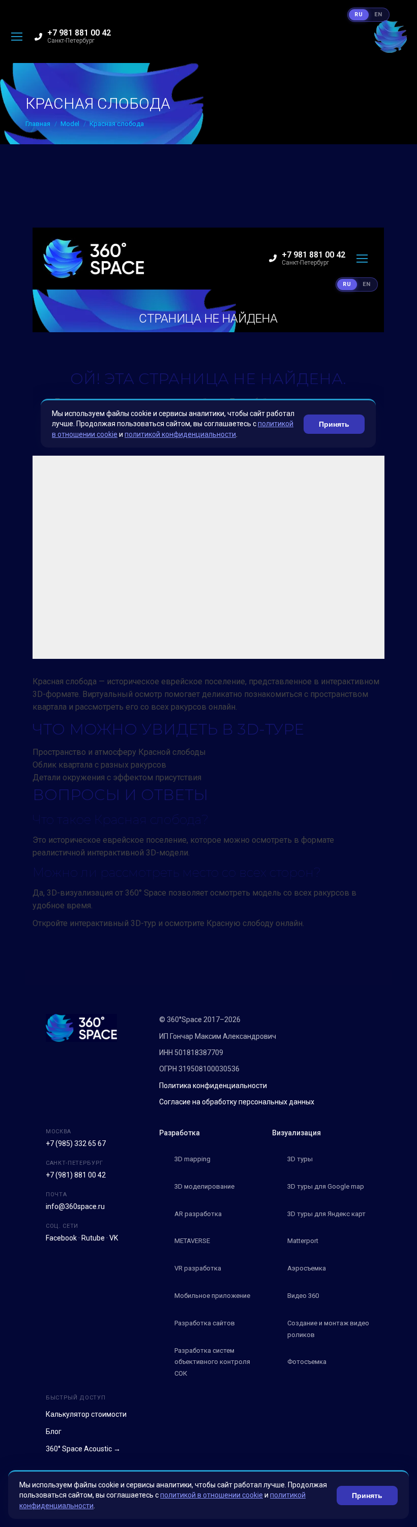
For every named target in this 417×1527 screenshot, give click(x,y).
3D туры (300, 1159)
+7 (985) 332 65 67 (76, 1143)
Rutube (93, 1238)
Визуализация (296, 1133)
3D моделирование (204, 1186)
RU (358, 14)
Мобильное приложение (212, 1295)
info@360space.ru (75, 1206)
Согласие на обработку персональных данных (236, 1102)
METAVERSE (192, 1241)
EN (378, 14)
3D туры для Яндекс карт (326, 1214)
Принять (367, 1495)
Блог (54, 1431)
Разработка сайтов (204, 1323)
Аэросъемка (306, 1268)
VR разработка (197, 1268)
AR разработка (198, 1214)
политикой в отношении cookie (211, 1495)
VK (113, 1238)
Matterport (302, 1241)
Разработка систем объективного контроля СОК (212, 1362)
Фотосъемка (306, 1361)
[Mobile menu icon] (16, 36)
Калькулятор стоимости (86, 1414)
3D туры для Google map (325, 1186)
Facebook (61, 1238)
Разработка (179, 1133)
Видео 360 (303, 1295)
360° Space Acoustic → (83, 1449)
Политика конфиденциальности (213, 1085)
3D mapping (192, 1159)
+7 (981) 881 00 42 (76, 1175)
